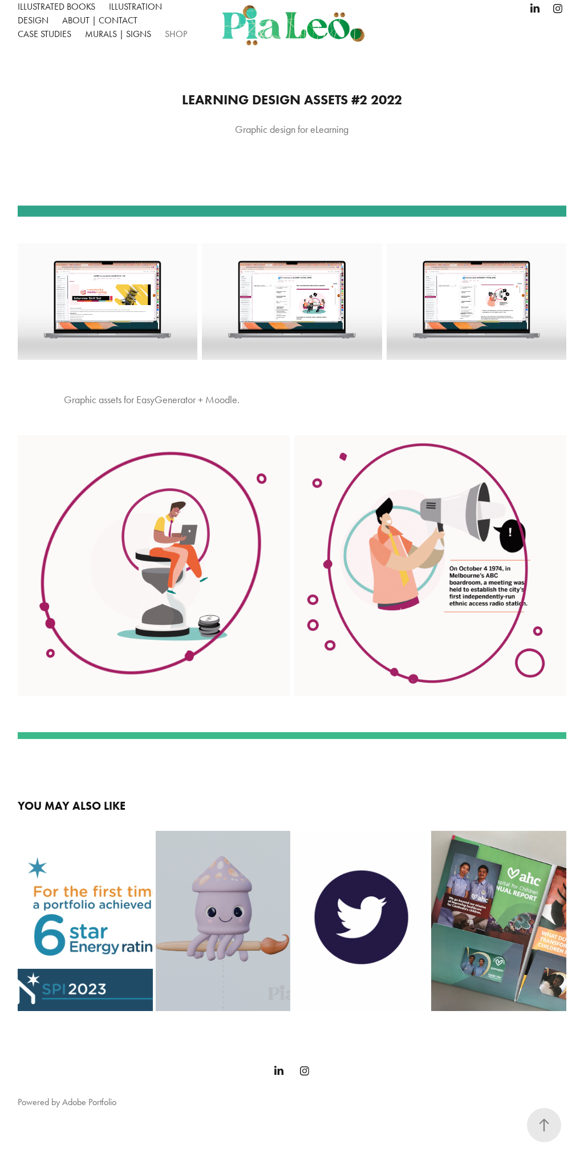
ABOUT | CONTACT (99, 20)
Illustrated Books (56, 6)
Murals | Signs (118, 34)
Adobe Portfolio (89, 1102)
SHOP (176, 34)
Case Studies (44, 34)
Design (33, 20)
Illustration (135, 6)
